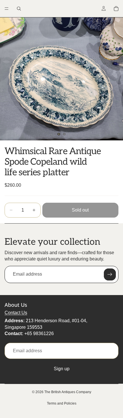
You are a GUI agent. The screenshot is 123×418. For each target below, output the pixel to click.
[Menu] (6, 8)
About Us (16, 304)
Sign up (62, 368)
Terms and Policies (61, 403)
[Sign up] (110, 274)
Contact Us (16, 312)
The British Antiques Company (67, 392)
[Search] (19, 8)
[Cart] (116, 8)
